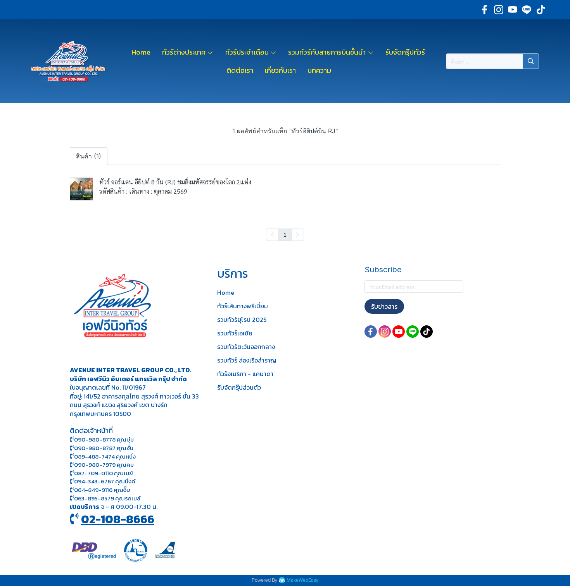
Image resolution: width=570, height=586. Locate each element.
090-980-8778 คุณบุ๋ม (104, 439)
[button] (492, 61)
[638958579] (72, 498)
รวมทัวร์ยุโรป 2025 (241, 319)
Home (225, 292)
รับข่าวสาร (384, 306)
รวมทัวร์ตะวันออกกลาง (246, 346)
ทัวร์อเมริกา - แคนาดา (245, 373)
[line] (526, 9)
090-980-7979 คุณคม (104, 464)
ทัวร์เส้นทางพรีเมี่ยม (242, 306)
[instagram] (498, 9)
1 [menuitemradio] (285, 234)
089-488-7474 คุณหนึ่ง (105, 456)
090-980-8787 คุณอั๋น (103, 447)
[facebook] (484, 9)
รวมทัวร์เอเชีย (234, 333)
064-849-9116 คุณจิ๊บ (102, 489)
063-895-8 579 (94, 498)
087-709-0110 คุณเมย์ (103, 473)
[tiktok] (540, 9)
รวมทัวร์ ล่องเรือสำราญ (246, 360)
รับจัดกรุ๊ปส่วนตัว (239, 387)
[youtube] (512, 9)
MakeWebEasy (302, 580)
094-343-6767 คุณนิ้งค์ (104, 481)
